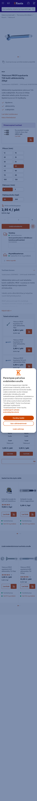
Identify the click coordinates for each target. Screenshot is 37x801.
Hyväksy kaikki (18, 418)
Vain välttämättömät (18, 423)
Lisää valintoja (18, 429)
